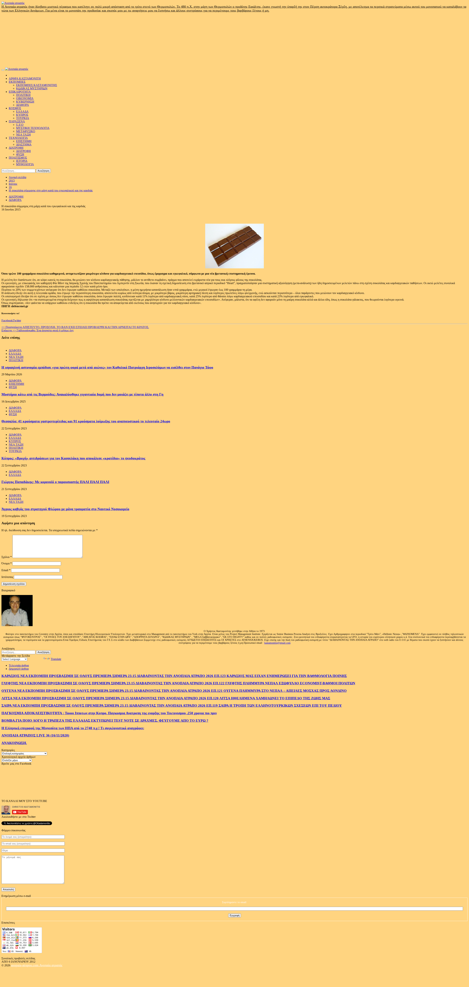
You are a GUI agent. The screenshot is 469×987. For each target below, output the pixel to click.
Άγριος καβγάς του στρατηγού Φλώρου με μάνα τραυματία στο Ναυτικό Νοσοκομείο (65, 509)
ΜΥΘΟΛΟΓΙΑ (25, 164)
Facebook (7, 320)
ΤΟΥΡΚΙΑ (22, 118)
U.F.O (19, 124)
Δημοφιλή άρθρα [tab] (19, 668)
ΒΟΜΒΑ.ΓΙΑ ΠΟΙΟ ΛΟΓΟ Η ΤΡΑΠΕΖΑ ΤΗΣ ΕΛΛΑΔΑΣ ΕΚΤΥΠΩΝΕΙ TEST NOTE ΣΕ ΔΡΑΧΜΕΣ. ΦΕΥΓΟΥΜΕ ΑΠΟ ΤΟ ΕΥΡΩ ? (104, 720)
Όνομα (6, 563)
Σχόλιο (6, 557)
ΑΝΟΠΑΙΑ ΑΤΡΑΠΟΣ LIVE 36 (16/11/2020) (35, 735)
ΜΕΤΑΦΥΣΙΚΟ (25, 131)
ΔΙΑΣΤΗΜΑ (24, 144)
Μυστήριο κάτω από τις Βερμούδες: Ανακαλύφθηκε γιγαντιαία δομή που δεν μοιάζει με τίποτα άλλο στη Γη (82, 394)
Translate (56, 659)
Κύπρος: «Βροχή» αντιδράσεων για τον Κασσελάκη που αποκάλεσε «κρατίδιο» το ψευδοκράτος (73, 458)
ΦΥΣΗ (20, 154)
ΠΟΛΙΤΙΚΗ (23, 95)
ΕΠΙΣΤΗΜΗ (24, 141)
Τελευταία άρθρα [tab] (19, 665)
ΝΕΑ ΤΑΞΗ (23, 134)
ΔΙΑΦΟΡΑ (22, 104)
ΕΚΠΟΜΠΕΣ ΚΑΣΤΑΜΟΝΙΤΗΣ (36, 85)
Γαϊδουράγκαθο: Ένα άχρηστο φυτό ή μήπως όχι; (37, 330)
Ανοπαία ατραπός (50, 965)
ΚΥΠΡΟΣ (22, 114)
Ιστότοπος (7, 576)
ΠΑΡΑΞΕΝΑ (17, 121)
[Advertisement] (234, 40)
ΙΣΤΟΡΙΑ (21, 160)
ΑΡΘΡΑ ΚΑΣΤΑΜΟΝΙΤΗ (25, 78)
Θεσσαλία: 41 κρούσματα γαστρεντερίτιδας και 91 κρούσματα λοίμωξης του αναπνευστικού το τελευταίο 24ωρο (85, 421)
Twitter (17, 320)
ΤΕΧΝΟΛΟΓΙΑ (18, 137)
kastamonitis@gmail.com (277, 643)
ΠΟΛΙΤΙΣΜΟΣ (18, 157)
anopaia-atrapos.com (25, 965)
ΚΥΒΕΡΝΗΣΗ (25, 101)
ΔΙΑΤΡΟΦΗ (16, 147)
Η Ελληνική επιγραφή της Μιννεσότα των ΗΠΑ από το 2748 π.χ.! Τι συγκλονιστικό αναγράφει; (72, 728)
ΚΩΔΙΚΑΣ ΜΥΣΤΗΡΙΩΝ (31, 88)
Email (5, 570)
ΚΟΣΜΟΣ (15, 108)
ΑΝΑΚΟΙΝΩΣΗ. (14, 743)
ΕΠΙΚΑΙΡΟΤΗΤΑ (20, 91)
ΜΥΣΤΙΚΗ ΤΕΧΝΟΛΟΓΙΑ (32, 128)
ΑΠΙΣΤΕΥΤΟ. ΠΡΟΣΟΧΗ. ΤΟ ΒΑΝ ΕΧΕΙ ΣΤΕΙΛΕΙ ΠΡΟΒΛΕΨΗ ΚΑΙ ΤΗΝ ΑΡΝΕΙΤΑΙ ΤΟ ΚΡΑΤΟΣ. (75, 327)
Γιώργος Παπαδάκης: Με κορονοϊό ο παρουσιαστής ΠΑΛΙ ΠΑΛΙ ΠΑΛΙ (55, 482)
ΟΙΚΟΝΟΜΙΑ (25, 98)
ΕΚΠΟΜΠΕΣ (17, 81)
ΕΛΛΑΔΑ (22, 111)
